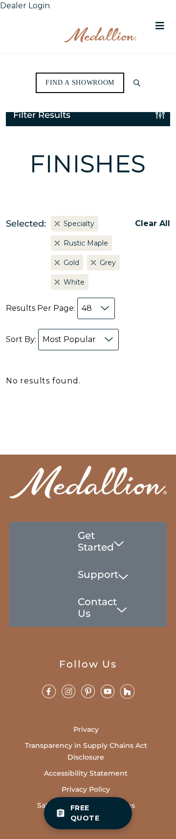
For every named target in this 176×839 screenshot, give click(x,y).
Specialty (79, 223)
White (74, 282)
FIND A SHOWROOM (79, 82)
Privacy (86, 729)
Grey (108, 262)
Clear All (152, 223)
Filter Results (41, 115)
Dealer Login (25, 5)
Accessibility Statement (86, 773)
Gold (71, 262)
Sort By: (51, 339)
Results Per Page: (49, 308)
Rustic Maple (86, 243)
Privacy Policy (86, 789)
